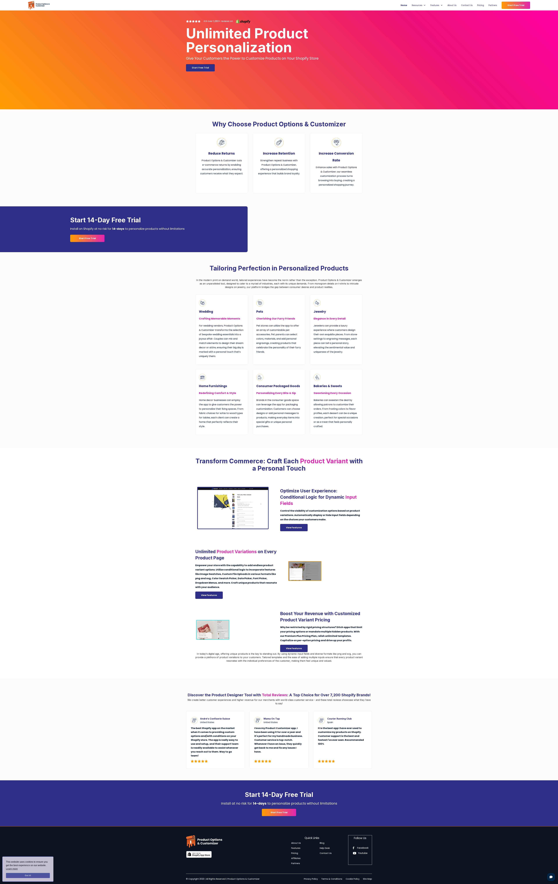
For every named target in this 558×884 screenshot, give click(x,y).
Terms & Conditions (331, 878)
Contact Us (467, 5)
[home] (39, 5)
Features (295, 848)
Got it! (28, 875)
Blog (322, 843)
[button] (418, 5)
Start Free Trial (515, 5)
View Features (294, 527)
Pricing (480, 5)
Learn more (12, 869)
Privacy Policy (311, 878)
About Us (451, 5)
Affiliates (296, 858)
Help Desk (325, 848)
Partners (493, 5)
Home (404, 5)
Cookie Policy (353, 878)
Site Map (367, 878)
